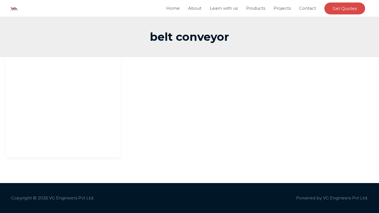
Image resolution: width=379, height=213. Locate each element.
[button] (344, 8)
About (194, 8)
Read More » (25, 144)
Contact (307, 8)
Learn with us (224, 8)
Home (173, 8)
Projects (282, 8)
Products (255, 8)
